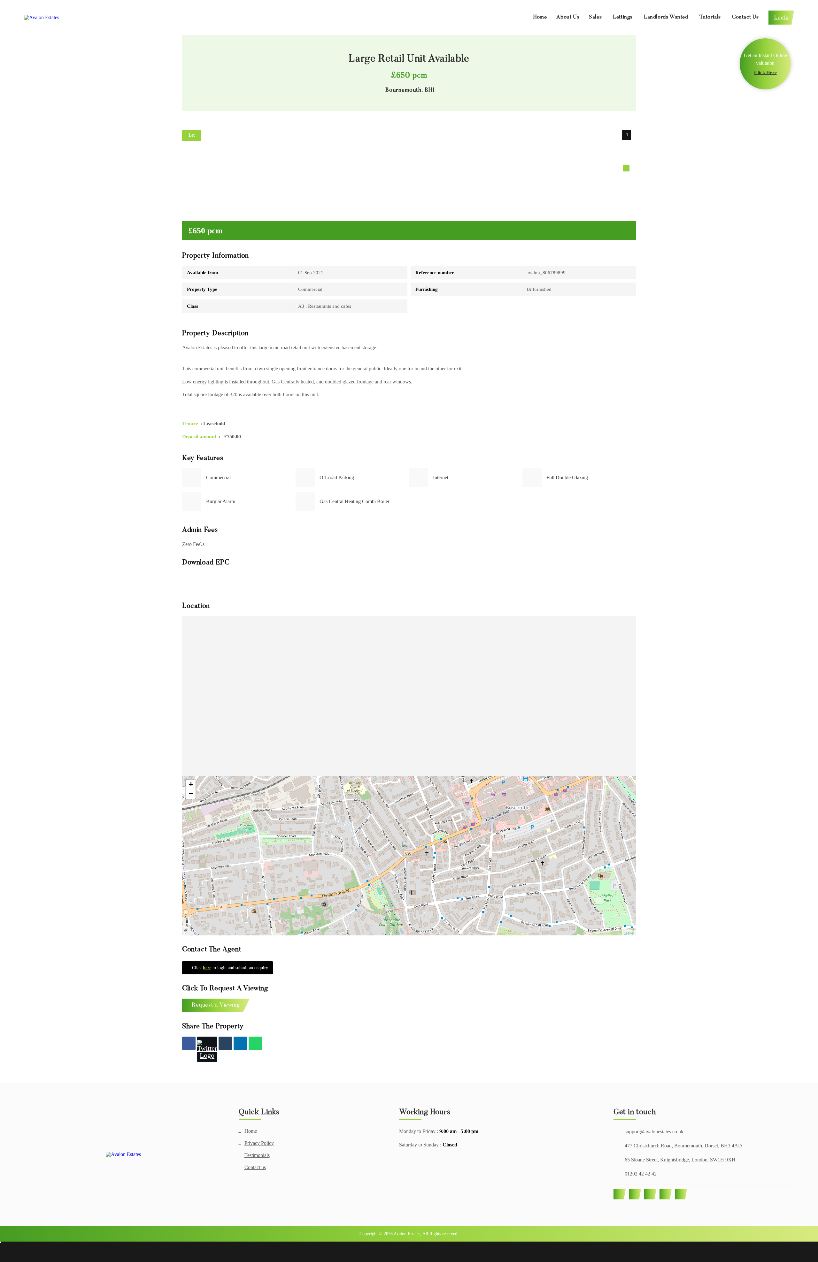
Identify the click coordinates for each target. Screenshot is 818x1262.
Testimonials (257, 1155)
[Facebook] (189, 1043)
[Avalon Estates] (123, 1154)
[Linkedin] (240, 1043)
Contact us (255, 1167)
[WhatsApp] (666, 1194)
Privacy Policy (259, 1143)
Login (781, 17)
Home (540, 17)
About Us (567, 17)
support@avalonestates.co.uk (654, 1131)
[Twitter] (207, 1049)
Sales (595, 17)
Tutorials (710, 17)
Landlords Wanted (666, 17)
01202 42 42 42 (641, 1173)
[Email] (225, 1043)
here (207, 967)
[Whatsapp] (255, 1043)
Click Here (765, 72)
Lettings (623, 17)
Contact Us (745, 17)
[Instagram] (650, 1194)
